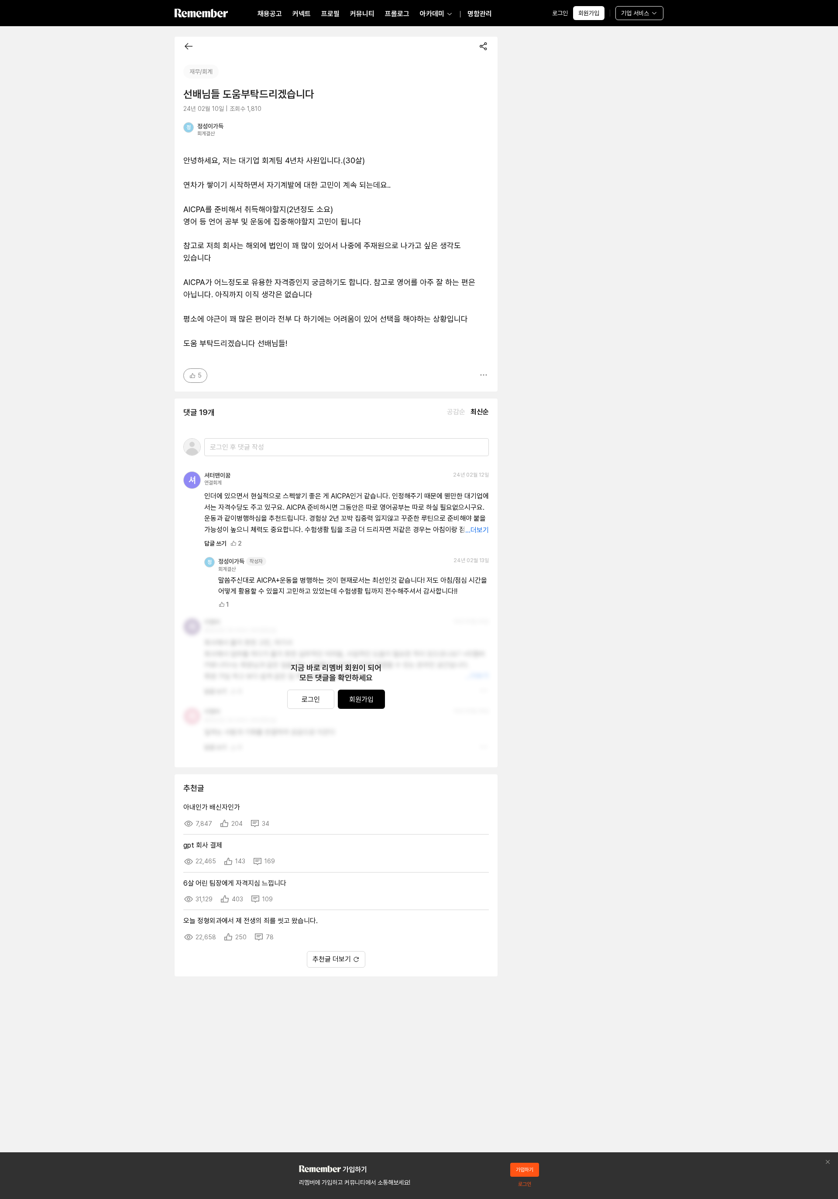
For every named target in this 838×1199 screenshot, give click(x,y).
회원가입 (588, 13)
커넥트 (301, 14)
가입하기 (524, 1170)
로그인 (560, 13)
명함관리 (479, 14)
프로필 (330, 14)
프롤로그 (397, 14)
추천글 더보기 (332, 959)
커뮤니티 (362, 14)
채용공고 (270, 14)
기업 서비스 (635, 13)
